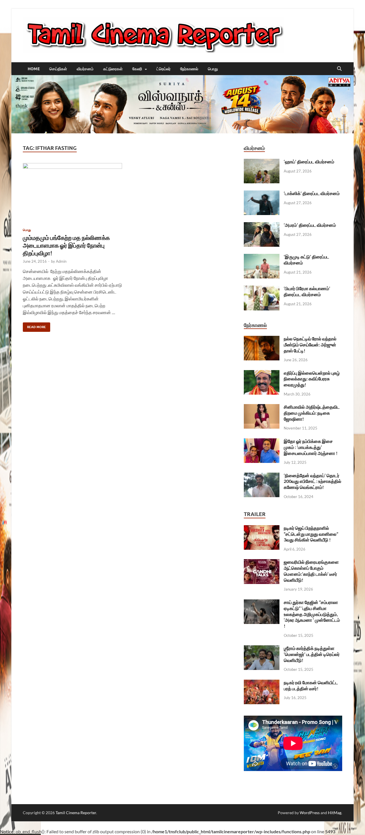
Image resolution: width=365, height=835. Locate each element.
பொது (213, 69)
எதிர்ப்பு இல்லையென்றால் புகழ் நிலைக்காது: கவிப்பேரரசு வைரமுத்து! (312, 379)
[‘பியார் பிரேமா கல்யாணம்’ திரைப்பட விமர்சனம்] (261, 289)
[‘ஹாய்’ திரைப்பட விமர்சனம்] (261, 162)
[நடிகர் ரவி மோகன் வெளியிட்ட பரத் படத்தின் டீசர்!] (261, 683)
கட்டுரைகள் (113, 69)
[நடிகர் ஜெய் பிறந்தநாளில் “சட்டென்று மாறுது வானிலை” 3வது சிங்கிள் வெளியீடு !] (261, 528)
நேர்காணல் (189, 69)
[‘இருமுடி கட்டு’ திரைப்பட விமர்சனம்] (261, 257)
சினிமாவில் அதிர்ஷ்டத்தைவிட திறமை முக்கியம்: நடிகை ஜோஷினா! (312, 412)
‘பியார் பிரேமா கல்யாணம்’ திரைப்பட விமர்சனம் (307, 291)
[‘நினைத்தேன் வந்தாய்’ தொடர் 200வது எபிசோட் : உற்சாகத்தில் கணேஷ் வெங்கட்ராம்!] (261, 476)
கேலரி (137, 69)
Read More (34, 325)
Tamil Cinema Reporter (76, 812)
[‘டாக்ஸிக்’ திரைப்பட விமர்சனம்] (261, 193)
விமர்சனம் (85, 69)
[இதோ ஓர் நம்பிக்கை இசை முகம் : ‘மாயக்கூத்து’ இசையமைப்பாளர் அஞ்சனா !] (261, 441)
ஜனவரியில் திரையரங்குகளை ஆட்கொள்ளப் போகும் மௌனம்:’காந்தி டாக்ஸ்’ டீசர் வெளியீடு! (311, 570)
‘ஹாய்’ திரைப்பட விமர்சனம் (309, 161)
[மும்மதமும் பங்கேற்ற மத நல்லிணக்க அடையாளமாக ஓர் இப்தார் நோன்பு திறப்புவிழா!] (72, 193)
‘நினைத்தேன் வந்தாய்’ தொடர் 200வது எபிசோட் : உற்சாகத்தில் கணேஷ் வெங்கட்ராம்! (312, 481)
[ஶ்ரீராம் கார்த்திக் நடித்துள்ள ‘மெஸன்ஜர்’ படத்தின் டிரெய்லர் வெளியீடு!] (261, 648)
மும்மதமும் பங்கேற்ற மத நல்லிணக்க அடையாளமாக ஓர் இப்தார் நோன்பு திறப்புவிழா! (66, 245)
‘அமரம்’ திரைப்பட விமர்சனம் (310, 225)
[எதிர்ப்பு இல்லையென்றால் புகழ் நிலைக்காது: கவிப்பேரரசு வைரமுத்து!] (261, 373)
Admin (61, 261)
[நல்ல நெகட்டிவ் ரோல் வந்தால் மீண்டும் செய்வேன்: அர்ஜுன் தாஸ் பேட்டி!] (261, 339)
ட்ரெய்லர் (164, 69)
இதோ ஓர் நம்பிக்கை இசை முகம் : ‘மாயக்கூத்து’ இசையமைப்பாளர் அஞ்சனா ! (311, 447)
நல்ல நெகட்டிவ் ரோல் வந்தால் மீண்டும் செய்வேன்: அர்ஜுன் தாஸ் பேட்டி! (310, 344)
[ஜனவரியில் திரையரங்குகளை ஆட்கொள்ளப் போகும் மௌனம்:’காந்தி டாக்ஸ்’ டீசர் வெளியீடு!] (261, 562)
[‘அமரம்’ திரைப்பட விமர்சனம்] (261, 225)
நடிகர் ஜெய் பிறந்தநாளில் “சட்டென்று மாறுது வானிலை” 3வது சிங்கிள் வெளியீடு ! (311, 534)
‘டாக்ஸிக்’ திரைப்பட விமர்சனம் (312, 193)
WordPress (310, 812)
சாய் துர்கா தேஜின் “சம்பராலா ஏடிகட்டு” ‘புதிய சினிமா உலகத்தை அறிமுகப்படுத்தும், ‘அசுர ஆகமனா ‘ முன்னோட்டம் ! (312, 614)
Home (34, 69)
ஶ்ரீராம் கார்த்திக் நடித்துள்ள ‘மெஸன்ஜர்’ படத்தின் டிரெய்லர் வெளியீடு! (312, 654)
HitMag (334, 812)
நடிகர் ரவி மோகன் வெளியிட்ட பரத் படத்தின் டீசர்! (311, 685)
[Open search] (339, 68)
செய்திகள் (58, 69)
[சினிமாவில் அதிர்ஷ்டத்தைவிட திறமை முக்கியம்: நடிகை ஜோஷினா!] (261, 407)
